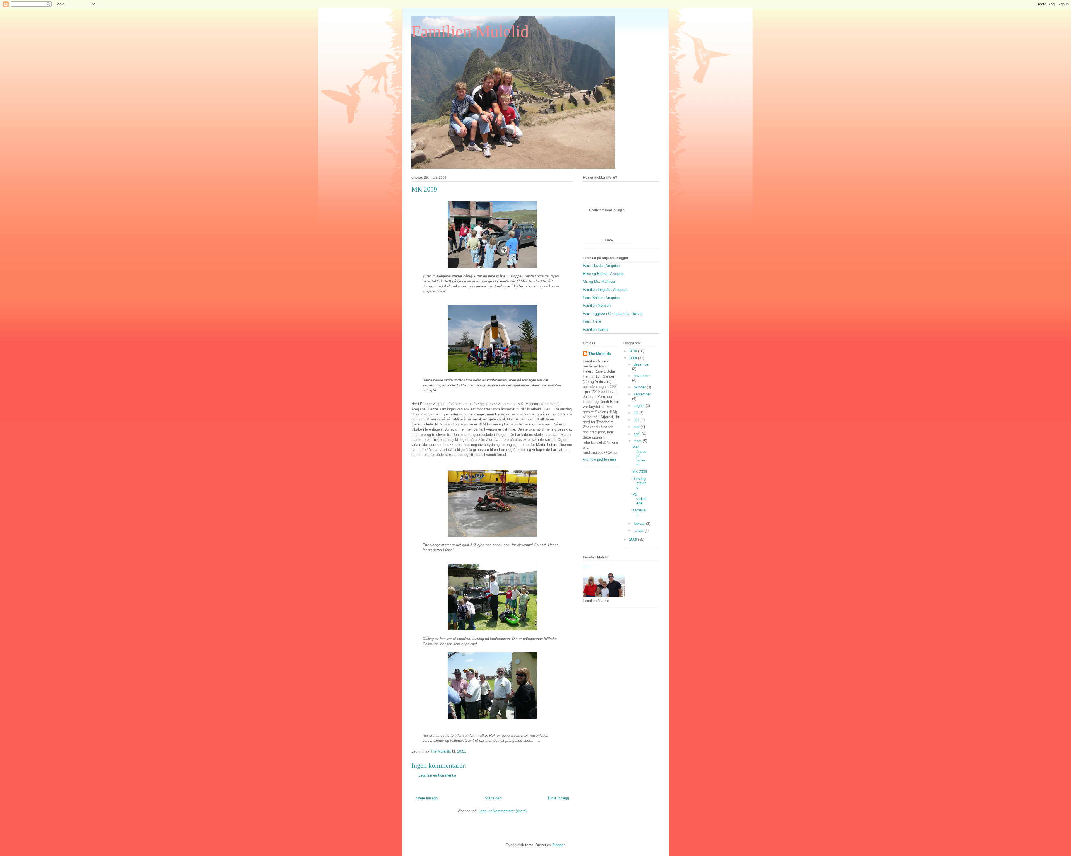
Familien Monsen (597, 305)
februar (640, 523)
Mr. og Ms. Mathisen (599, 281)
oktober (640, 387)
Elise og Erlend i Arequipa (603, 274)
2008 (633, 539)
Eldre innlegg (558, 798)
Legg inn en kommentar (437, 775)
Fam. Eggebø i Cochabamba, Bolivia (612, 313)
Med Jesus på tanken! (639, 455)
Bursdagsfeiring (639, 483)
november (642, 376)
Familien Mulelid (470, 31)
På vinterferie (639, 498)
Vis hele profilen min (599, 459)
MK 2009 (639, 472)
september (642, 394)
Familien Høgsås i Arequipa (605, 289)
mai (637, 427)
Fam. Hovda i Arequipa (601, 265)
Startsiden (493, 798)
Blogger (558, 845)
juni (637, 420)
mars (638, 441)
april (637, 434)
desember (642, 364)
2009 (633, 358)
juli (636, 413)
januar (639, 530)
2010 (633, 351)
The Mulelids (599, 354)
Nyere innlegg (427, 798)
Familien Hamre (595, 329)
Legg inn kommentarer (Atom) (503, 811)
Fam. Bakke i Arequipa (601, 298)
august (640, 405)
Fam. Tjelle (592, 321)
